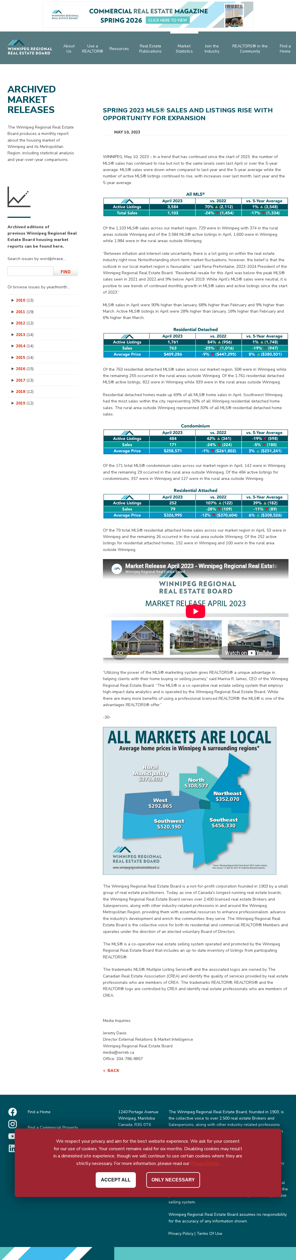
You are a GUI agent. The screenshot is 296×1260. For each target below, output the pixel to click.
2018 (25, 391)
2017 (25, 380)
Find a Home (285, 48)
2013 (25, 334)
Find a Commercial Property (53, 1127)
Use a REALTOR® (92, 48)
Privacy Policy (181, 1233)
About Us (69, 48)
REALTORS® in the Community (250, 48)
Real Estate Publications (150, 48)
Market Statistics (184, 48)
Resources (119, 48)
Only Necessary (173, 1179)
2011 (25, 312)
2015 (25, 357)
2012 (25, 323)
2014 (25, 346)
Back (113, 1070)
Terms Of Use (209, 1233)
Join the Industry (212, 48)
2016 (25, 369)
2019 (25, 403)
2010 (25, 300)
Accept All (116, 1179)
